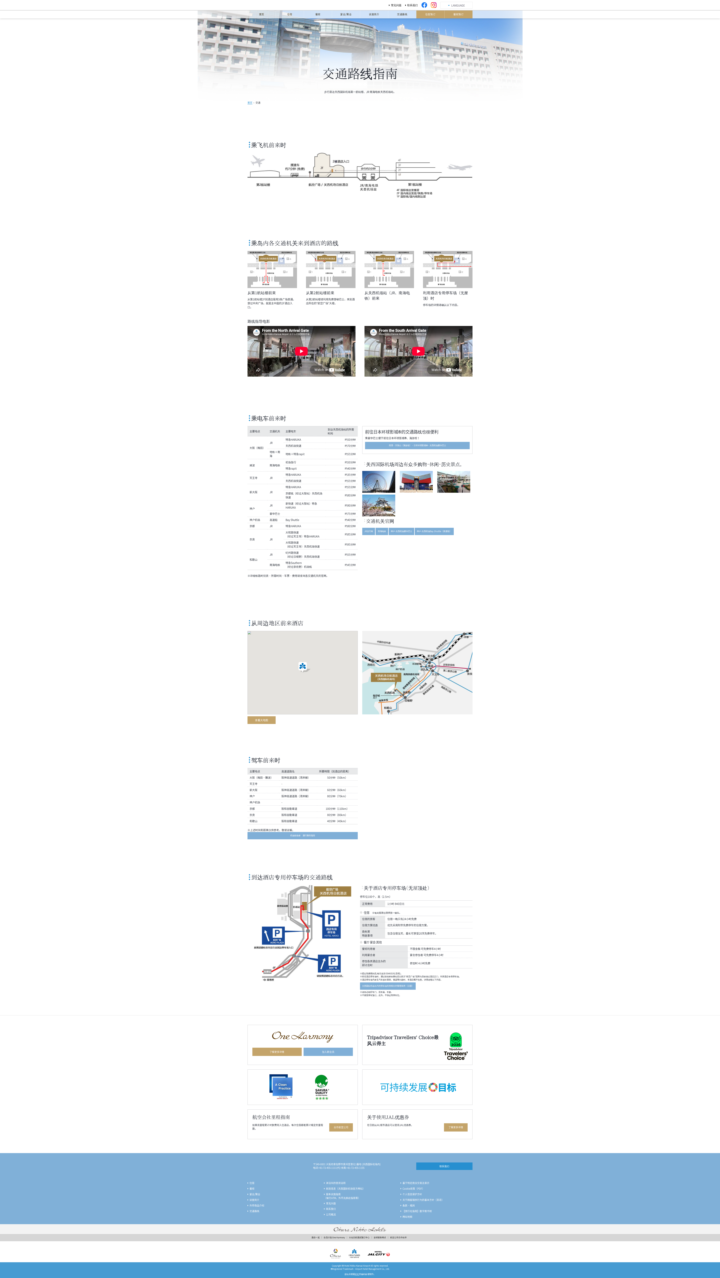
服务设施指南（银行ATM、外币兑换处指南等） (342, 1196)
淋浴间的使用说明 (336, 1183)
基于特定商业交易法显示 (416, 1183)
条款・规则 (409, 1205)
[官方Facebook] (424, 5)
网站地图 (407, 1216)
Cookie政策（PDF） (413, 1188)
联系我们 (412, 5)
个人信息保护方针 (412, 1194)
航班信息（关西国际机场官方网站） (345, 1188)
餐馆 (252, 1188)
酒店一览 (315, 1237)
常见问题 (396, 5)
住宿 (252, 1183)
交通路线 (254, 1211)
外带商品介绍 (257, 1205)
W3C (357, 1274)
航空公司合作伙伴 (398, 1237)
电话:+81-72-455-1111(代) (326, 1167)
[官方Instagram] (433, 5)
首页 (250, 102)
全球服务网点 (380, 1237)
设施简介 (254, 1199)
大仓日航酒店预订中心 (359, 1237)
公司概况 (331, 1214)
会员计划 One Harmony (334, 1237)
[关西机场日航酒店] (270, 6)
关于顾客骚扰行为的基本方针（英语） (423, 1199)
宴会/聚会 (255, 1194)
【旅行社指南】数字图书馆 (417, 1211)
